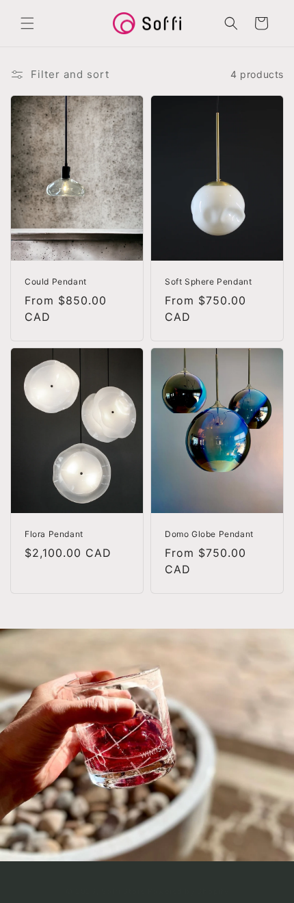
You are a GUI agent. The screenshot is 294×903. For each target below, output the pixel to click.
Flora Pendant (54, 534)
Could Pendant (56, 281)
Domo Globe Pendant (209, 534)
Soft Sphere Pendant (208, 281)
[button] (27, 23)
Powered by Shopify (188, 891)
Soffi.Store (123, 891)
